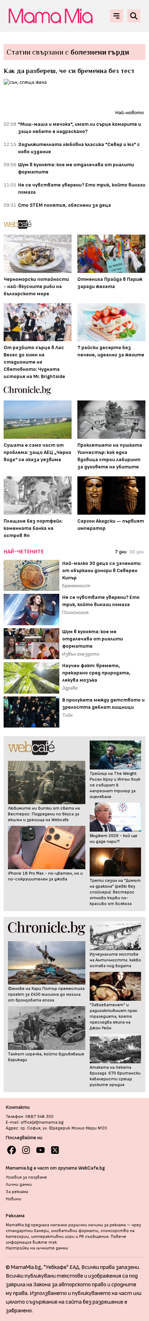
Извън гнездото (80, 654)
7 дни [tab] (121, 552)
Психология (75, 612)
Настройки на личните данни (37, 1248)
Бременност (76, 586)
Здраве (70, 688)
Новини (13, 1199)
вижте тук (45, 1242)
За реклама (17, 1192)
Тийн (67, 715)
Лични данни (19, 1184)
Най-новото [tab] (129, 113)
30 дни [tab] (136, 552)
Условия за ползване (26, 1177)
